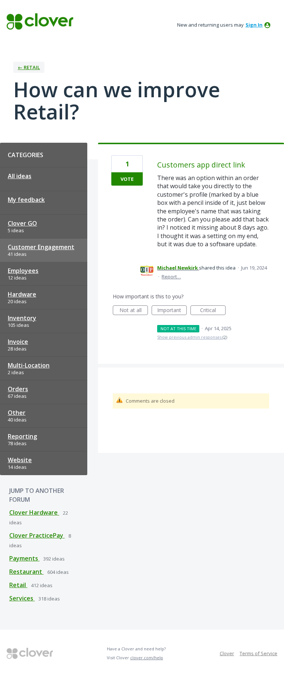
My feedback (26, 200)
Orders (18, 389)
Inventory (22, 318)
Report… (171, 276)
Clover (227, 653)
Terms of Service (258, 653)
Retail (18, 585)
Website (20, 460)
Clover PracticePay (37, 535)
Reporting (22, 436)
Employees (23, 271)
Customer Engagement (41, 247)
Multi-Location (29, 365)
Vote (127, 179)
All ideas (19, 176)
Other (17, 413)
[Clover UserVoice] (40, 21)
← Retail (29, 67)
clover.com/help (146, 657)
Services (22, 598)
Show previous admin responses (192, 337)
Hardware (22, 294)
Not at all (133, 311)
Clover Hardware (34, 512)
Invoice (18, 342)
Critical (213, 311)
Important (172, 311)
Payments (24, 558)
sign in (254, 24)
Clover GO (22, 223)
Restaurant (26, 572)
